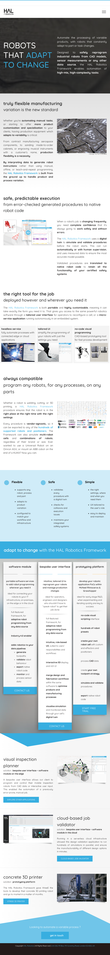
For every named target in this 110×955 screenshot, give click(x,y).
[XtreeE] (82, 875)
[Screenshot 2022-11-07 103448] (91, 344)
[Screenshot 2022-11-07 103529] (18, 344)
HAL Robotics (28, 946)
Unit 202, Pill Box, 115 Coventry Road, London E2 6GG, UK (73, 946)
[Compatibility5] (82, 402)
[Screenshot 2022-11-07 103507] (54, 344)
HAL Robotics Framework (23, 173)
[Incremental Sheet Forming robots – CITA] (82, 119)
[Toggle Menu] (104, 12)
